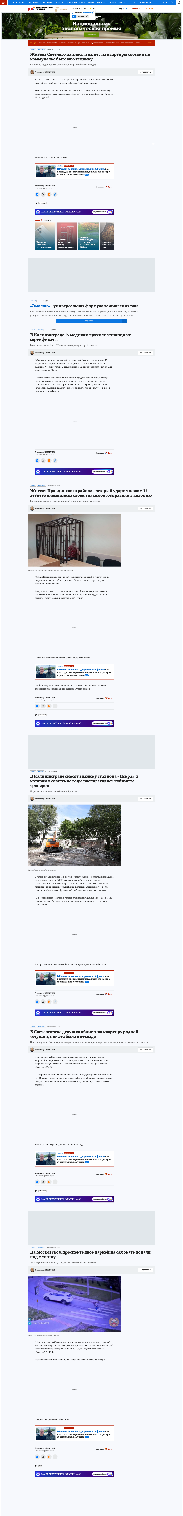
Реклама (136, 8)
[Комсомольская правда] (40, 8)
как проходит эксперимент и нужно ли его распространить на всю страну (84, 172)
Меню (3, 2)
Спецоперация (34, 2)
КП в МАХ (85, 43)
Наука (126, 2)
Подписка (148, 8)
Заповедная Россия (112, 43)
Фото (14, 2)
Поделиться (146, 72)
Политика (47, 2)
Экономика (72, 2)
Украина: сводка (74, 43)
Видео (22, 2)
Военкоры (62, 43)
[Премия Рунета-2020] (60, 8)
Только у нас (52, 43)
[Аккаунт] (179, 2)
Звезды (91, 2)
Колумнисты (146, 2)
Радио (125, 8)
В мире (82, 2)
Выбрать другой (83, 16)
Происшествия (127, 43)
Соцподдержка (115, 2)
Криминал (42, 203)
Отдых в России (96, 43)
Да (74, 16)
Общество (59, 2)
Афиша (137, 43)
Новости (42, 43)
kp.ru (110, 187)
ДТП (40, 1465)
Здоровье (101, 2)
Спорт (134, 2)
